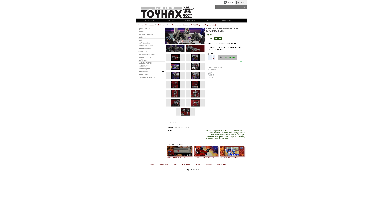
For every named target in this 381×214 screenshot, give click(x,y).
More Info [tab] (173, 122)
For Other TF (143, 72)
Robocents (190, 20)
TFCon (151, 165)
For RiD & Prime (144, 66)
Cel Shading (143, 52)
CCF (232, 165)
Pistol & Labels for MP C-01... (204, 157)
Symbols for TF (144, 29)
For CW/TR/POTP (145, 57)
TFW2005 (197, 165)
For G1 (141, 40)
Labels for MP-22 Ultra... (229, 157)
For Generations (145, 43)
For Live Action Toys (146, 46)
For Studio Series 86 (146, 34)
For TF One (143, 60)
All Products (151, 20)
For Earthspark (144, 69)
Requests (226, 20)
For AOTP (142, 31)
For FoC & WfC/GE (145, 63)
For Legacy (142, 37)
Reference (172, 127)
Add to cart (230, 57)
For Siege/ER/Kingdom (147, 54)
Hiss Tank (186, 165)
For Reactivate (144, 75)
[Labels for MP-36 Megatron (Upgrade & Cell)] (175, 49)
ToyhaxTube (221, 165)
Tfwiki (175, 165)
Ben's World (163, 165)
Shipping (171, 20)
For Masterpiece (145, 49)
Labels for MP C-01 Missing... (178, 157)
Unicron (209, 165)
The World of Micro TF (147, 77)
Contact (209, 20)
